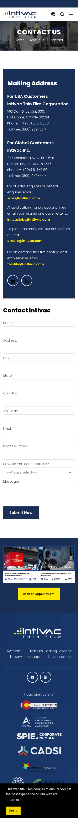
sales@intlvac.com (23, 198)
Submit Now (20, 512)
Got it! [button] (13, 810)
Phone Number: (15, 446)
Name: (8, 323)
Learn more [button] (15, 800)
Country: (10, 393)
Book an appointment (38, 594)
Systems (14, 651)
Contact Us (62, 656)
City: (6, 358)
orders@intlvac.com (24, 240)
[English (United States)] (53, 14)
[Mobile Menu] (71, 14)
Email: (7, 428)
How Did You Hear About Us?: (26, 464)
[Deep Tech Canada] (18, 782)
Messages (11, 481)
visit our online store (54, 228)
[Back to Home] (39, 633)
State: (7, 375)
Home (20, 40)
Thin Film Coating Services (50, 651)
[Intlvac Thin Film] (19, 13)
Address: (10, 340)
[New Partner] (49, 782)
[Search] (62, 14)
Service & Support (29, 656)
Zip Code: (11, 411)
